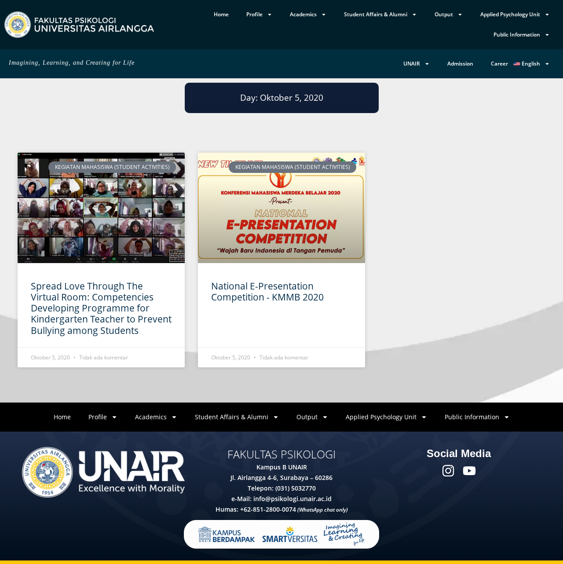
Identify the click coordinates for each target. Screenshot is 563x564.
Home (221, 14)
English (530, 63)
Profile (254, 14)
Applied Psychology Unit (510, 14)
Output (444, 14)
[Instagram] (448, 470)
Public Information (517, 34)
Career (499, 63)
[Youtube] (469, 470)
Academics (303, 14)
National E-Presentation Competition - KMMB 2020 (267, 291)
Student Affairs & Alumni (375, 14)
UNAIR (411, 63)
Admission (460, 63)
